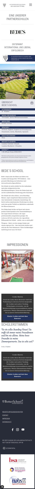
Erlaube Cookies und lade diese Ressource (17, 317)
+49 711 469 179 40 (15, 6)
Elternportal (10, 448)
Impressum (6, 418)
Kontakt (5, 415)
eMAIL (23, 6)
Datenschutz (6, 422)
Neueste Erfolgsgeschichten (12, 412)
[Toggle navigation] (30, 5)
